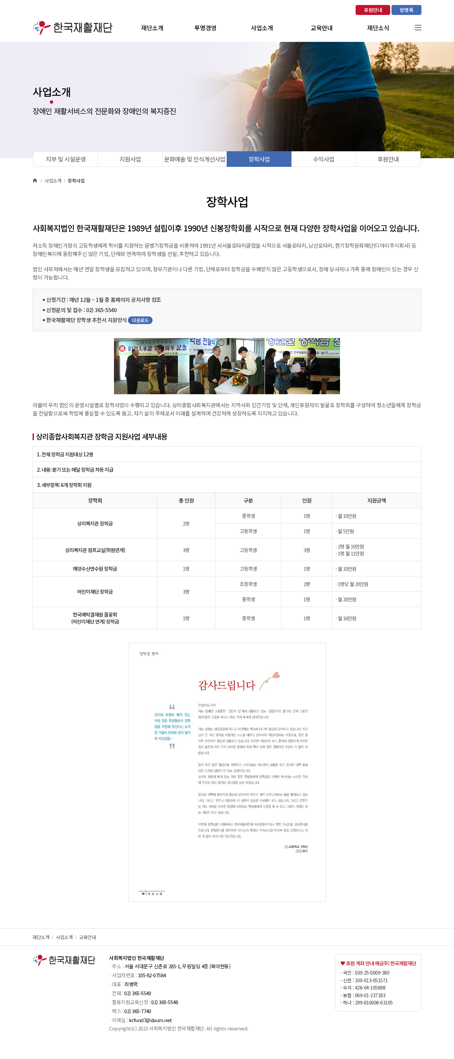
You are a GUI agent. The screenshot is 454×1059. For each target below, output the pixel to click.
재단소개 (41, 937)
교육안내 (87, 937)
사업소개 (64, 937)
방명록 (406, 9)
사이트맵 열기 (418, 27)
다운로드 (140, 320)
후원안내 (373, 9)
